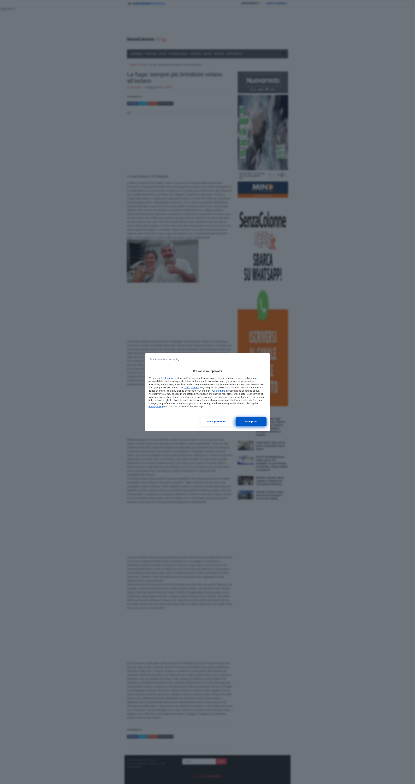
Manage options (216, 421)
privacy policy (155, 406)
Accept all (251, 421)
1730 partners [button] (168, 378)
